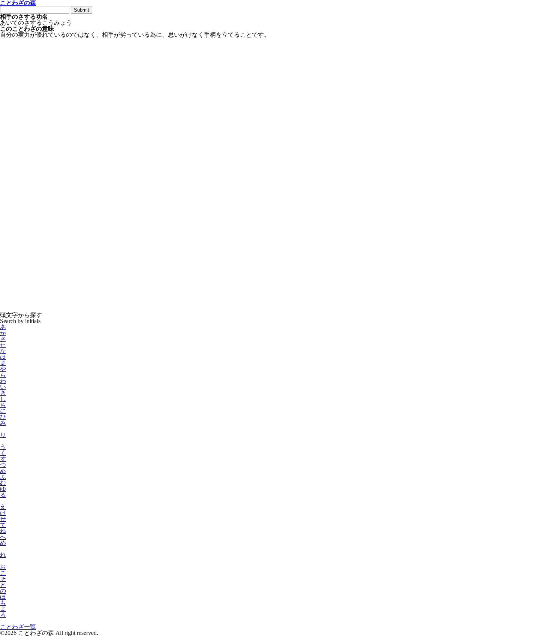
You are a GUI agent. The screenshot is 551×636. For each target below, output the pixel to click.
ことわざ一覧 (18, 627)
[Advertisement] (225, 62)
